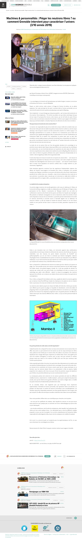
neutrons (24, 86)
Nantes (61, 1)
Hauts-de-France (36, 1)
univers (13, 88)
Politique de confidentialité (59, 534)
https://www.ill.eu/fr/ (39, 440)
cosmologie (19, 88)
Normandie (47, 1)
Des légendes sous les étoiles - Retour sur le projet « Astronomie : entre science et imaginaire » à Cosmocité (19, 111)
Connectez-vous (67, 5)
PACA (42, 1)
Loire (25, 1)
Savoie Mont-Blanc (67, 1)
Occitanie (30, 1)
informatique (61, 473)
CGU (67, 534)
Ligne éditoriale (73, 534)
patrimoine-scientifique (52, 487)
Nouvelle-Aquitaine (19, 1)
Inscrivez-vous (77, 5)
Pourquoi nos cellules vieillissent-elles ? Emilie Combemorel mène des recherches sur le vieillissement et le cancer (19, 122)
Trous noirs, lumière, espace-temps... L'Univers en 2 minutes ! (18, 97)
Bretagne (12, 1)
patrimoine (55, 473)
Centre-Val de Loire (54, 1)
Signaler (9, 146)
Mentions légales (47, 534)
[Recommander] (64, 456)
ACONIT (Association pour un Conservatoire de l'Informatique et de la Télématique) (37, 29)
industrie (62, 500)
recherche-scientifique (16, 86)
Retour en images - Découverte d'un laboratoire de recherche (18, 137)
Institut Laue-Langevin (16, 107)
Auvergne (75, 1)
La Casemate (8, 537)
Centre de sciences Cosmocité (18, 99)
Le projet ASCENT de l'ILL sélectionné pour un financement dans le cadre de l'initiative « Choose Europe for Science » (19, 104)
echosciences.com (5, 1)
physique (8, 86)
